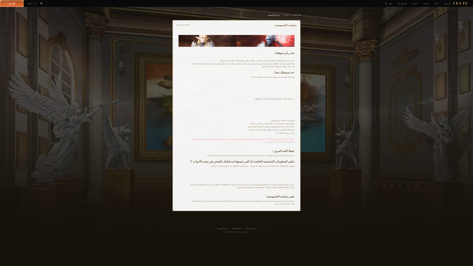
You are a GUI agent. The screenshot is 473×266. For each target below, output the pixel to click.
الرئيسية (447, 3)
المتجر (415, 3)
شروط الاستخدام (250, 228)
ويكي (390, 3)
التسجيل (404, 3)
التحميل (11, 3)
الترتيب (425, 3)
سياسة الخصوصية (222, 228)
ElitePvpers (236, 228)
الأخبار (436, 3)
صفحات (286, 15)
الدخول (30, 3)
